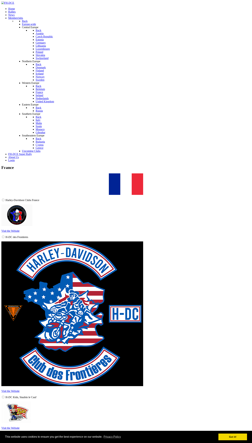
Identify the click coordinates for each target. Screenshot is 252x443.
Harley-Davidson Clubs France (22, 200)
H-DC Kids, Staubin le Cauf (20, 397)
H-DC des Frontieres (16, 237)
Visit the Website (10, 230)
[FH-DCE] (7, 2)
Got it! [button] (232, 436)
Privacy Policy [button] (112, 436)
